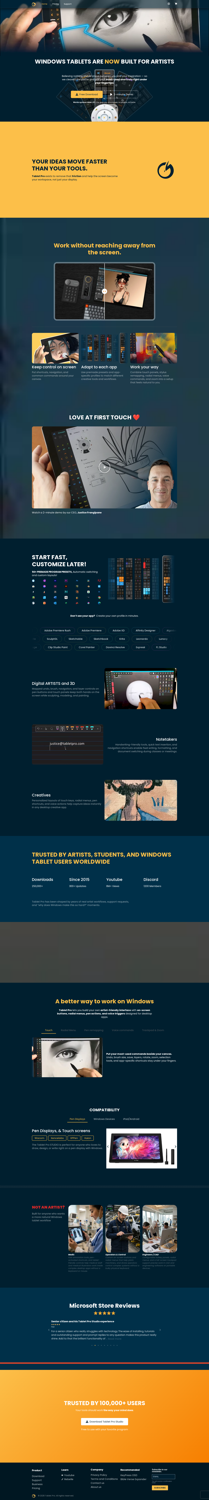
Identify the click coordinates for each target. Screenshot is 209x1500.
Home (44, 4)
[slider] (104, 291)
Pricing (55, 4)
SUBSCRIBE (160, 1488)
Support (68, 4)
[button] (104, 467)
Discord (151, 879)
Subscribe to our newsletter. (159, 1471)
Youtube (114, 879)
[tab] (48, 1030)
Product (37, 1470)
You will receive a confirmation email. (162, 1482)
